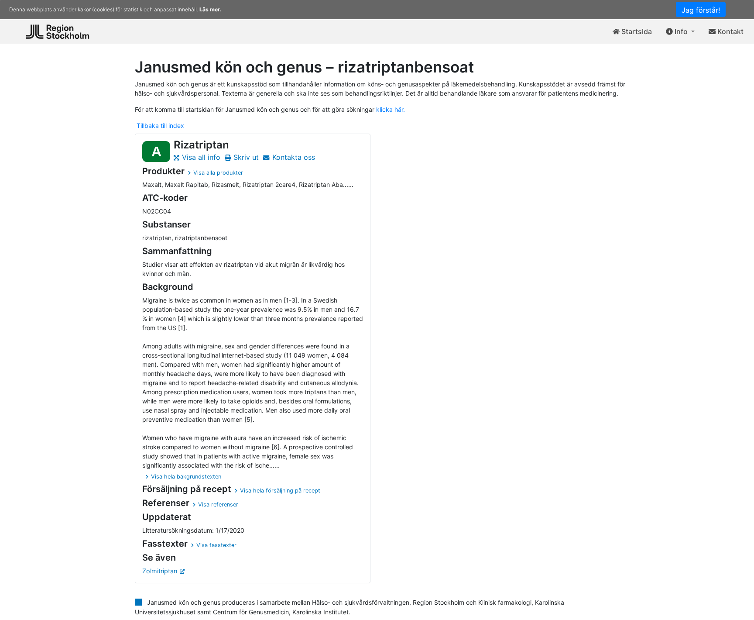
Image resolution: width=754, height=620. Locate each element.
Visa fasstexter (216, 545)
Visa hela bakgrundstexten (186, 476)
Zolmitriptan (159, 571)
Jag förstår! (701, 10)
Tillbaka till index (160, 125)
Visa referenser (218, 504)
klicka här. (390, 109)
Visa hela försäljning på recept (280, 490)
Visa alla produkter (218, 172)
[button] (680, 32)
